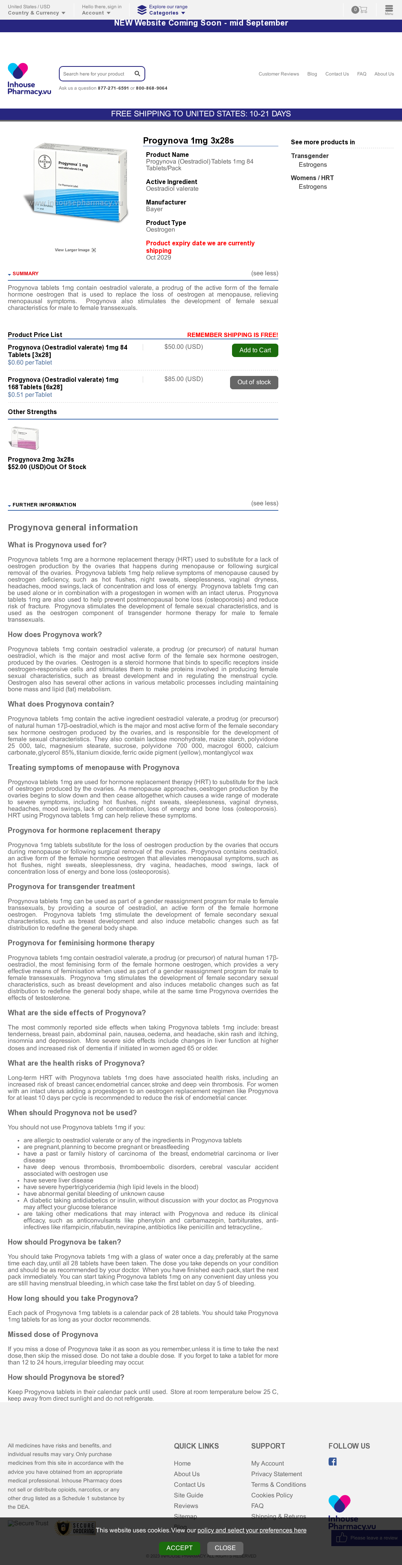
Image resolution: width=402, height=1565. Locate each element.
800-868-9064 (151, 88)
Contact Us (337, 74)
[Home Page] (352, 1514)
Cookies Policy (272, 1496)
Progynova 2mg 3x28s (41, 459)
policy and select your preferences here (252, 1531)
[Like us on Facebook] (333, 1461)
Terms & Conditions (278, 1485)
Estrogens (313, 165)
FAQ (361, 74)
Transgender (310, 156)
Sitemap (185, 1517)
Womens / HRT (312, 178)
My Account (267, 1464)
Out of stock (254, 382)
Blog (312, 74)
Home (182, 1464)
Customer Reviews (279, 74)
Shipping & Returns (278, 1517)
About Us (384, 74)
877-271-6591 (113, 88)
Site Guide (188, 1496)
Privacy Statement (276, 1474)
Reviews (186, 1506)
